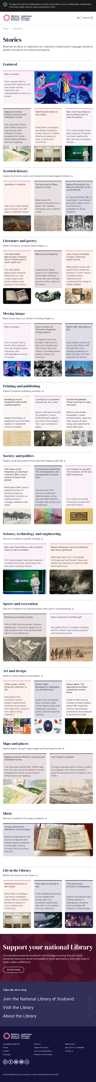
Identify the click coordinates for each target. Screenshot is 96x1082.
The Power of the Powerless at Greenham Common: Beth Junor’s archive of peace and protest (16, 474)
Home (5, 29)
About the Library (19, 1016)
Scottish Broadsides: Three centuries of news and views (78, 402)
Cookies (6, 1051)
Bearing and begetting (47, 254)
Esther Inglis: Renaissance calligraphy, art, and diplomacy (48, 687)
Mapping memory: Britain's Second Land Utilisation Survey (15, 115)
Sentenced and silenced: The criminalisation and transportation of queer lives (48, 473)
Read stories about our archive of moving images (27, 318)
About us (37, 1044)
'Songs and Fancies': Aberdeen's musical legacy (17, 828)
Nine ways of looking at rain (47, 885)
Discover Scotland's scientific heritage (21, 539)
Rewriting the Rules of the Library (47, 113)
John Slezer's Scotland (62, 757)
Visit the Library (18, 1007)
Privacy (5, 1048)
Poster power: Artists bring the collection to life (15, 687)
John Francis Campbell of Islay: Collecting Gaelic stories (77, 257)
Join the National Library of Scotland (38, 999)
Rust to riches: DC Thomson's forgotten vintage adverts (46, 330)
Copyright (6, 1055)
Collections (17, 29)
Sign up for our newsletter (74, 1048)
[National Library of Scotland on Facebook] (10, 1062)
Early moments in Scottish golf (66, 617)
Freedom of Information (43, 1055)
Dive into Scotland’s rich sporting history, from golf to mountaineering (37, 609)
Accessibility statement (11, 1044)
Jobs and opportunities (42, 1051)
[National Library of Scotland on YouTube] (21, 1062)
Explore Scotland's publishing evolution (22, 391)
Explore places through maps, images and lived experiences (32, 749)
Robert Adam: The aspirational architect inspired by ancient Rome (76, 688)
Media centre (70, 1044)
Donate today (13, 970)
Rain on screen (11, 74)
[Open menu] (78, 18)
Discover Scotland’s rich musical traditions (23, 818)
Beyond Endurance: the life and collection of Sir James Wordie (78, 187)
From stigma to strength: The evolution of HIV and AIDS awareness (78, 472)
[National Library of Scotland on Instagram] (5, 1062)
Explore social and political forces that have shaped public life (33, 461)
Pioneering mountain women (18, 617)
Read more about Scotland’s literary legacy (24, 246)
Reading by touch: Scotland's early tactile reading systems (15, 402)
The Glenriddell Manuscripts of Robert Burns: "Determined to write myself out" (15, 258)
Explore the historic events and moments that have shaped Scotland (36, 176)
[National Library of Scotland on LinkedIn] (26, 1062)
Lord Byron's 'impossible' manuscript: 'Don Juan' (48, 401)
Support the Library (41, 1048)
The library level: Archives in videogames (78, 885)
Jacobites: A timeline (14, 184)
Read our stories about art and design (21, 676)
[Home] (17, 17)
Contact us (69, 1051)
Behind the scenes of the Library (19, 875)
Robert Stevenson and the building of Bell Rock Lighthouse (69, 548)
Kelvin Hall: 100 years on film (78, 328)
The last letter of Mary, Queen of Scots (47, 186)
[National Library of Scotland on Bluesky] (16, 1062)
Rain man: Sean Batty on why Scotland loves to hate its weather (78, 115)
